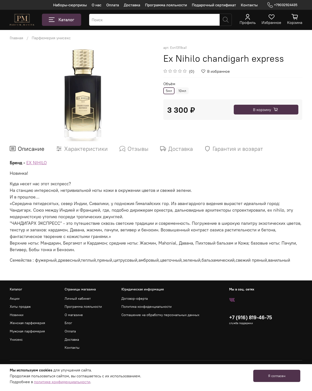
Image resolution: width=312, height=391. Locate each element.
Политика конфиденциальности (146, 306)
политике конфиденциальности (62, 381)
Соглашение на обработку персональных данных (160, 315)
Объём (169, 84)
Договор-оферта (134, 298)
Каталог (66, 19)
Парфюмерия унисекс (51, 37)
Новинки (16, 315)
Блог (68, 323)
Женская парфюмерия (27, 323)
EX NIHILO (36, 162)
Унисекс (16, 339)
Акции (15, 298)
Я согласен (276, 376)
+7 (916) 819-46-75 (250, 317)
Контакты (249, 4)
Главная (16, 37)
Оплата (112, 4)
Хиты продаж (20, 306)
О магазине (74, 315)
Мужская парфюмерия (27, 331)
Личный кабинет (78, 298)
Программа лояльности (166, 4)
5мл (169, 91)
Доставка (132, 4)
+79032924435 (285, 5)
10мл (182, 91)
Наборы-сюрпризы (70, 4)
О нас (96, 4)
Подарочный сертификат (214, 4)
